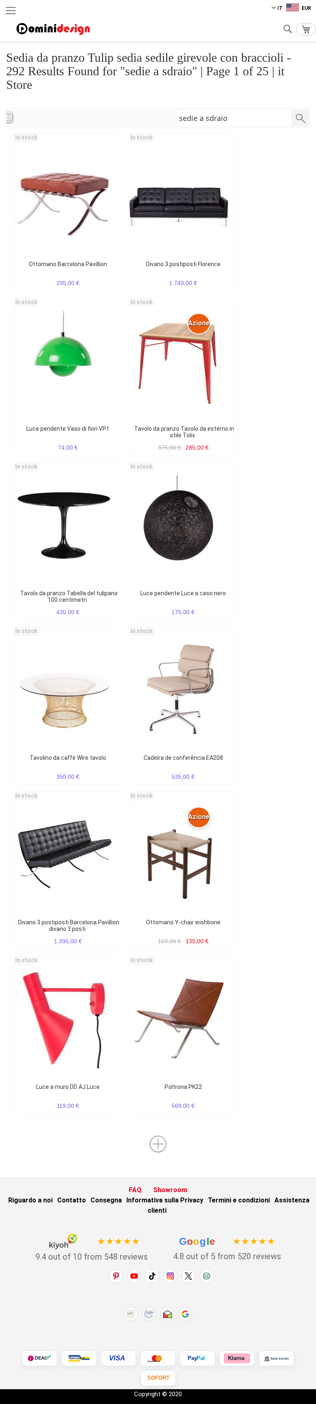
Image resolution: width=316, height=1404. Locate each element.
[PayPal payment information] (197, 1358)
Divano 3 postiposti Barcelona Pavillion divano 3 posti (68, 925)
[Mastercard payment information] (158, 1358)
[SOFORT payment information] (158, 1378)
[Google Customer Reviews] (185, 1314)
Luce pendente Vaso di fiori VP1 (67, 428)
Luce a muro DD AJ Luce (68, 1087)
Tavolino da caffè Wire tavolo (68, 757)
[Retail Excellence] (131, 1314)
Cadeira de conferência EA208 (183, 757)
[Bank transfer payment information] (276, 1358)
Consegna (106, 1200)
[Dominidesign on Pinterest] (116, 1276)
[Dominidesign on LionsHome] (207, 1276)
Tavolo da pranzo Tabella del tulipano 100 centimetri (69, 596)
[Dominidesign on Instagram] (170, 1276)
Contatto (71, 1200)
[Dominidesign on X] (188, 1276)
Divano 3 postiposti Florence (183, 264)
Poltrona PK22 (183, 1087)
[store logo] (53, 29)
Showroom (170, 1190)
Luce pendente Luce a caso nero (183, 593)
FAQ (135, 1190)
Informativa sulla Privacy (164, 1200)
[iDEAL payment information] (39, 1358)
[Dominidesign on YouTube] (134, 1276)
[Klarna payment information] (237, 1358)
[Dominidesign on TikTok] (152, 1276)
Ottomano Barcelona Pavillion (68, 264)
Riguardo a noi (30, 1200)
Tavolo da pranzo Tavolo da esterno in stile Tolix (184, 432)
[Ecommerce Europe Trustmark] (149, 1314)
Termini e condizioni (239, 1200)
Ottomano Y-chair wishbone (183, 922)
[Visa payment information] (118, 1358)
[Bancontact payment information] (79, 1358)
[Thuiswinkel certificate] (167, 1314)
